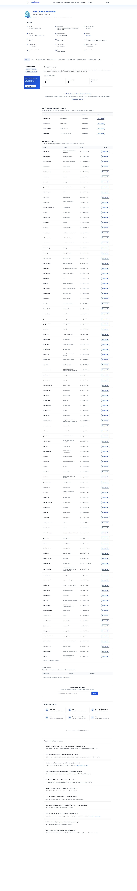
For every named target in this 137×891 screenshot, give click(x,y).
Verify (94, 693)
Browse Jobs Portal (76, 99)
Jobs (54, 2)
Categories (67, 2)
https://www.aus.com (82, 765)
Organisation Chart (40, 59)
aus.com (88, 35)
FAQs (100, 59)
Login (107, 2)
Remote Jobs (59, 2)
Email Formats (61, 59)
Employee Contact (51, 59)
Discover (83, 2)
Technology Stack (92, 59)
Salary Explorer (75, 2)
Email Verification (71, 59)
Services (90, 2)
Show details (101, 118)
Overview (27, 59)
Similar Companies (81, 59)
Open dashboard (31, 86)
